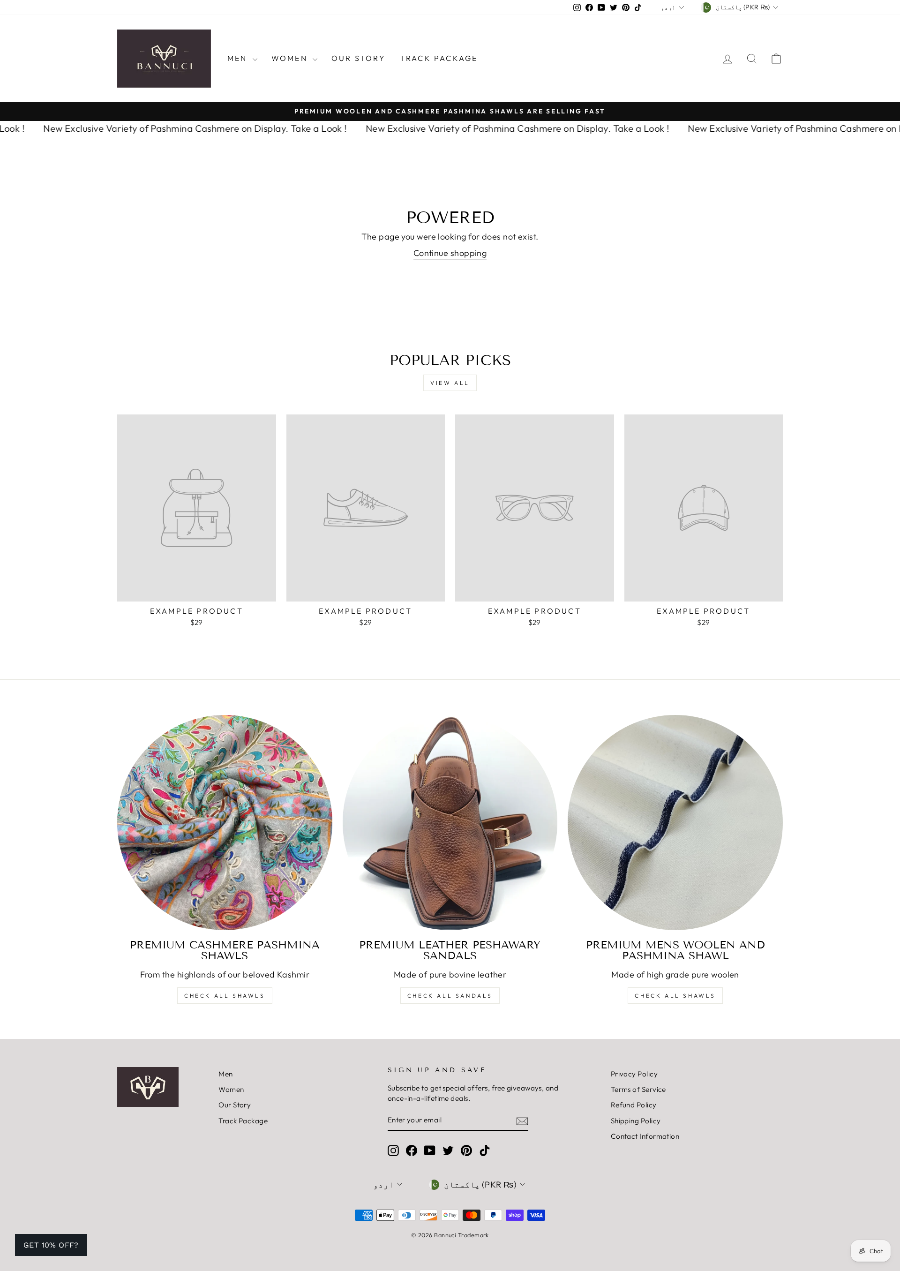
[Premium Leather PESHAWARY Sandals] (450, 822)
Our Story (358, 58)
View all (450, 382)
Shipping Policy (636, 1120)
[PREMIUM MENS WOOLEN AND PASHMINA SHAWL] (675, 822)
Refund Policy (634, 1104)
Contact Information (645, 1136)
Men (238, 58)
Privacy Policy (634, 1073)
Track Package (439, 58)
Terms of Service (638, 1089)
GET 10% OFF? (51, 1245)
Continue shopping (450, 253)
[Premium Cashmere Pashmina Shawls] (224, 822)
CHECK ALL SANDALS (450, 995)
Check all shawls (675, 995)
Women (290, 58)
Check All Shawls (224, 995)
